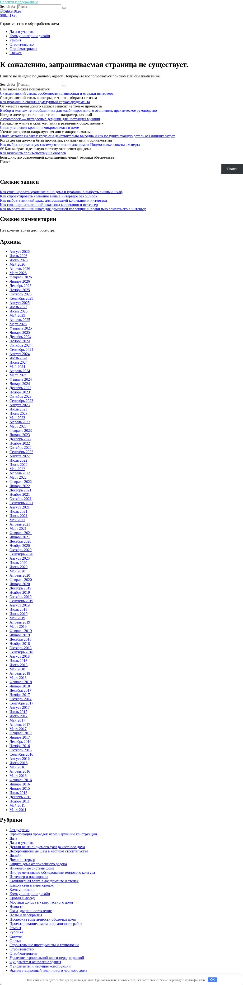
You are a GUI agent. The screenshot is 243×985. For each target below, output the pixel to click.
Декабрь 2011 (20, 797)
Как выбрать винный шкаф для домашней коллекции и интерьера (53, 200)
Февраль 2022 (20, 482)
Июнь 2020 (18, 567)
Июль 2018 (18, 661)
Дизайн (15, 855)
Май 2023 (17, 418)
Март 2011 (17, 810)
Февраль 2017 (20, 733)
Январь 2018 (19, 686)
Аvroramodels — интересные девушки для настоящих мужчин (50, 119)
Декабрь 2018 (20, 639)
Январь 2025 (19, 332)
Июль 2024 (18, 358)
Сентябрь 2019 (21, 601)
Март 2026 (18, 273)
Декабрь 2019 (20, 588)
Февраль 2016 (20, 780)
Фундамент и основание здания (35, 962)
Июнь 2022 (18, 465)
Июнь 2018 (18, 665)
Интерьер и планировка (28, 877)
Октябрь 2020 (20, 550)
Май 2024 (17, 367)
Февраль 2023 (20, 430)
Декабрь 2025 (20, 286)
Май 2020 (17, 571)
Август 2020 (19, 558)
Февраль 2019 (20, 631)
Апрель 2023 (19, 422)
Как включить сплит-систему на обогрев (33, 153)
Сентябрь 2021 (21, 503)
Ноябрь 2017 (19, 695)
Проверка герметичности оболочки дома (42, 919)
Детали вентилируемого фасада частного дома (47, 847)
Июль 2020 (18, 563)
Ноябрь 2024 (19, 341)
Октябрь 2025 (20, 294)
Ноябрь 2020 (19, 546)
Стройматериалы (23, 49)
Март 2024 (18, 375)
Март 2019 (18, 626)
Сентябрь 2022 (21, 452)
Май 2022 (17, 469)
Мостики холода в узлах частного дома (41, 902)
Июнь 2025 (18, 311)
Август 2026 (19, 252)
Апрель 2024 (19, 371)
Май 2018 (17, 669)
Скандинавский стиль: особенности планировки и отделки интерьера (56, 93)
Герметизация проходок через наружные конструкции (53, 834)
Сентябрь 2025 (21, 298)
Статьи (15, 941)
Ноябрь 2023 (19, 392)
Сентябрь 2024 (21, 350)
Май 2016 (17, 767)
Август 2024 (19, 354)
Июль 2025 (18, 307)
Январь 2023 (19, 435)
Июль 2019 (18, 609)
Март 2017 (18, 729)
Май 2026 (17, 264)
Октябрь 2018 (20, 648)
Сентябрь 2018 (21, 652)
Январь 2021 (19, 537)
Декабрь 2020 (20, 541)
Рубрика (16, 932)
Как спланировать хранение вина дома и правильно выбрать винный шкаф (61, 192)
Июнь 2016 (18, 763)
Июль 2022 (18, 460)
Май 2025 (17, 315)
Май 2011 (17, 805)
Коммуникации (22, 889)
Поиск (5, 162)
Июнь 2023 (18, 413)
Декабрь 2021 (20, 490)
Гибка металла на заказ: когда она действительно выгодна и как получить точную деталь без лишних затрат (87, 136)
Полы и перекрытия (25, 915)
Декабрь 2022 (20, 439)
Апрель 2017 (19, 724)
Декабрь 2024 (20, 337)
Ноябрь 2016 (19, 746)
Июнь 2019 (18, 614)
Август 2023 (19, 405)
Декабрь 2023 (20, 388)
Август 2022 (19, 456)
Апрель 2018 (19, 673)
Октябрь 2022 (20, 448)
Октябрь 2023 (20, 396)
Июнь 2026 (18, 260)
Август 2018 (19, 656)
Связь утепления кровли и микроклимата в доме (39, 127)
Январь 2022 (19, 486)
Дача (13, 838)
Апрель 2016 (19, 771)
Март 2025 (18, 324)
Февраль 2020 (20, 580)
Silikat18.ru (8, 15)
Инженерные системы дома (31, 868)
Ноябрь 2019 (19, 592)
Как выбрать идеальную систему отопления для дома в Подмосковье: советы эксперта (70, 145)
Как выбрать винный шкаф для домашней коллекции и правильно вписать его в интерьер (73, 209)
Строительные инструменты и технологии (44, 945)
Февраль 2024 (20, 379)
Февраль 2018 (20, 682)
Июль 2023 (18, 409)
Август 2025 (19, 303)
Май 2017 (17, 720)
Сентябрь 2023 (21, 401)
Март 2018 (18, 678)
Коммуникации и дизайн (29, 36)
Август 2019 (19, 605)
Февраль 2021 (20, 533)
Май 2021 (17, 520)
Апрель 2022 (19, 473)
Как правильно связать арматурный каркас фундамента (45, 102)
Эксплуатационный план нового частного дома (48, 970)
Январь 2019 (19, 635)
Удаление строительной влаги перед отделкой (46, 958)
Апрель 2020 (19, 575)
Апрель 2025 (19, 320)
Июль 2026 (18, 256)
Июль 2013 (18, 793)
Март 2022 (18, 477)
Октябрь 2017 (20, 699)
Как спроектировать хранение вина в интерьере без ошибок (48, 196)
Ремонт (15, 40)
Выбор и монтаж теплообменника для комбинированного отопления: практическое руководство (78, 110)
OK (212, 979)
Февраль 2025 (20, 328)
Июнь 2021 (18, 516)
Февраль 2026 (20, 277)
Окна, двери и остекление (30, 911)
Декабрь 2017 (20, 690)
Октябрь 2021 (20, 499)
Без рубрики (19, 830)
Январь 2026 (19, 281)
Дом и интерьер (22, 860)
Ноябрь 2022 (19, 443)
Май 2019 (17, 618)
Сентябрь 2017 (21, 703)
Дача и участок (21, 32)
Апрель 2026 (19, 269)
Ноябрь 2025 (19, 290)
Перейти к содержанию (19, 2)
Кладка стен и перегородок (31, 885)
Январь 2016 (19, 784)
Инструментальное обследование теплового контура (52, 872)
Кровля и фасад (22, 898)
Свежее (15, 53)
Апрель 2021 (19, 524)
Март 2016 (18, 776)
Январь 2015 (19, 788)
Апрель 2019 (19, 622)
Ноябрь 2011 (19, 801)
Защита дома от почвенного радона (38, 864)
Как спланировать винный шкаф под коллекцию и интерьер (49, 205)
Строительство (21, 44)
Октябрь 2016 (20, 750)
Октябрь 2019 (20, 597)
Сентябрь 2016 (21, 754)
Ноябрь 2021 (19, 494)
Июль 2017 (18, 712)
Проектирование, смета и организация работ (45, 924)
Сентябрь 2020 (21, 554)
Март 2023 (18, 426)
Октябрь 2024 (20, 345)
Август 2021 (19, 507)
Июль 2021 (18, 511)
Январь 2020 (19, 584)
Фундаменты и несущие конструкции (40, 966)
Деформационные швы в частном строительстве (48, 851)
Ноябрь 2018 (19, 644)
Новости (16, 907)
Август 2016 (19, 759)
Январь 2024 (19, 384)
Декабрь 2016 (20, 742)
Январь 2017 (19, 737)
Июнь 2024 (18, 362)
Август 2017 (19, 707)
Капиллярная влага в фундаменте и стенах (44, 881)
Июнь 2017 (18, 716)
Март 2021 (18, 528)
